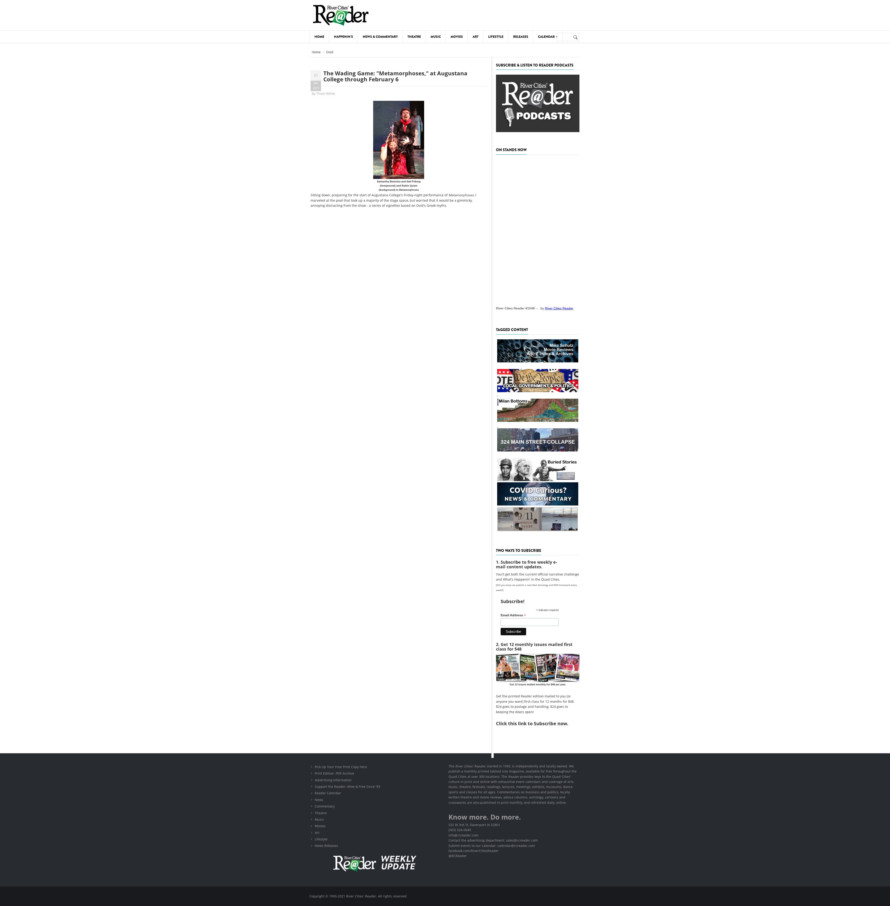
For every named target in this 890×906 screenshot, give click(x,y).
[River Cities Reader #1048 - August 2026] (537, 229)
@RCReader (457, 856)
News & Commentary (380, 36)
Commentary (325, 806)
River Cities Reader (559, 308)
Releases (520, 36)
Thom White (325, 93)
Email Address (513, 615)
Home (319, 36)
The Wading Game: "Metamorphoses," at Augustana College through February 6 (395, 76)
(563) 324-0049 (459, 830)
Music (436, 36)
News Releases (326, 845)
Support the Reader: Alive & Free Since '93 (347, 786)
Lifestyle (495, 36)
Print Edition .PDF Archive (334, 773)
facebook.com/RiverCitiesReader (473, 851)
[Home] (340, 15)
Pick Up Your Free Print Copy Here (341, 767)
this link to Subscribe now (537, 723)
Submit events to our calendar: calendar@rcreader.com (491, 845)
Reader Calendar (328, 793)
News (319, 800)
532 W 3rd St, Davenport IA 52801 (474, 825)
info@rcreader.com (463, 835)
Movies (457, 36)
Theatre (414, 36)
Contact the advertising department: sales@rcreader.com (493, 840)
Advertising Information (333, 780)
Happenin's (343, 36)
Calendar (546, 36)
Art (475, 36)
